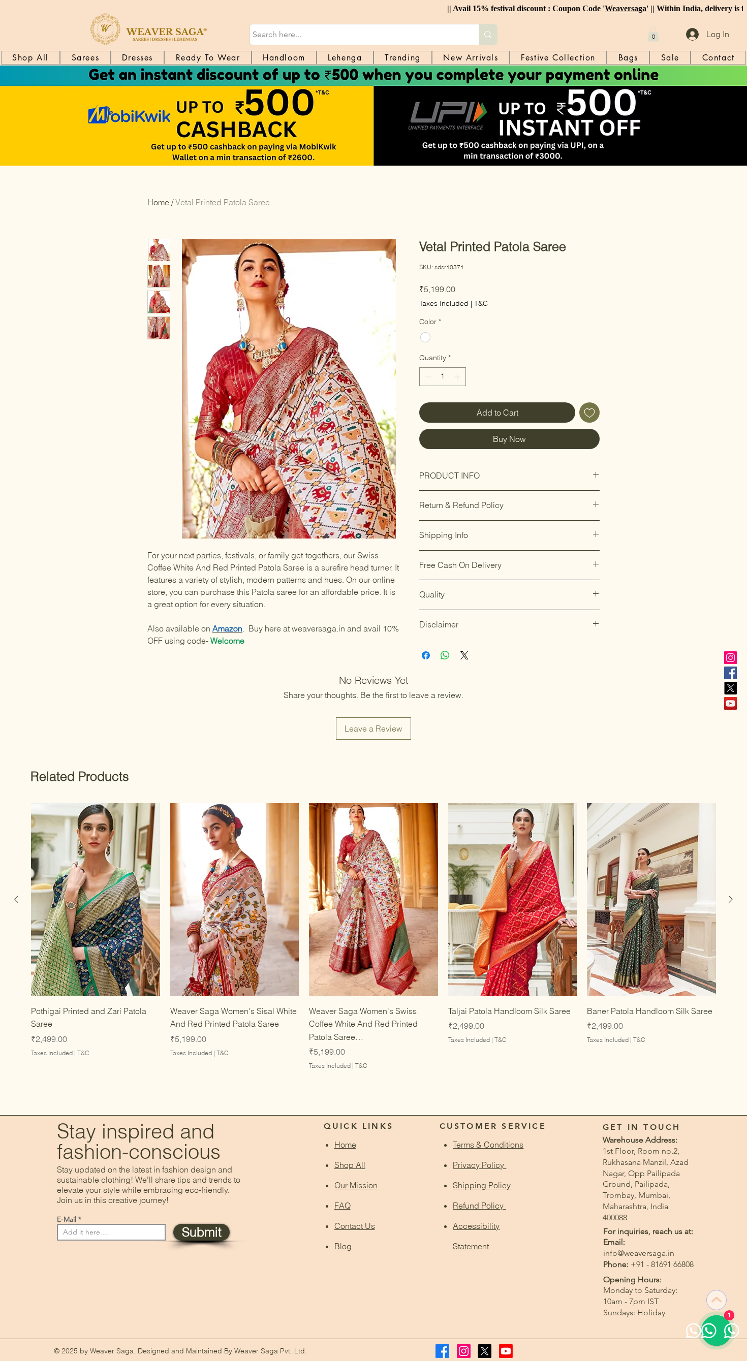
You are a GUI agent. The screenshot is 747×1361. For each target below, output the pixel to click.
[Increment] (458, 377)
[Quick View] (95, 899)
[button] (653, 34)
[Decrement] (427, 377)
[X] (730, 688)
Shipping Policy (483, 1185)
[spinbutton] (442, 377)
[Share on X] (464, 655)
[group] (373, 950)
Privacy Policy (479, 1165)
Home (158, 202)
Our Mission (356, 1185)
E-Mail (66, 1219)
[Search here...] (487, 34)
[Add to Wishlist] (589, 412)
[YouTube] (730, 703)
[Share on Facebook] (426, 655)
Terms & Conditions (488, 1145)
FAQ (342, 1205)
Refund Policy (479, 1205)
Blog (344, 1246)
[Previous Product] (16, 899)
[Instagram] (730, 657)
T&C (481, 303)
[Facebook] (730, 673)
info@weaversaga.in (638, 1253)
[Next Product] (731, 899)
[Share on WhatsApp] (445, 655)
